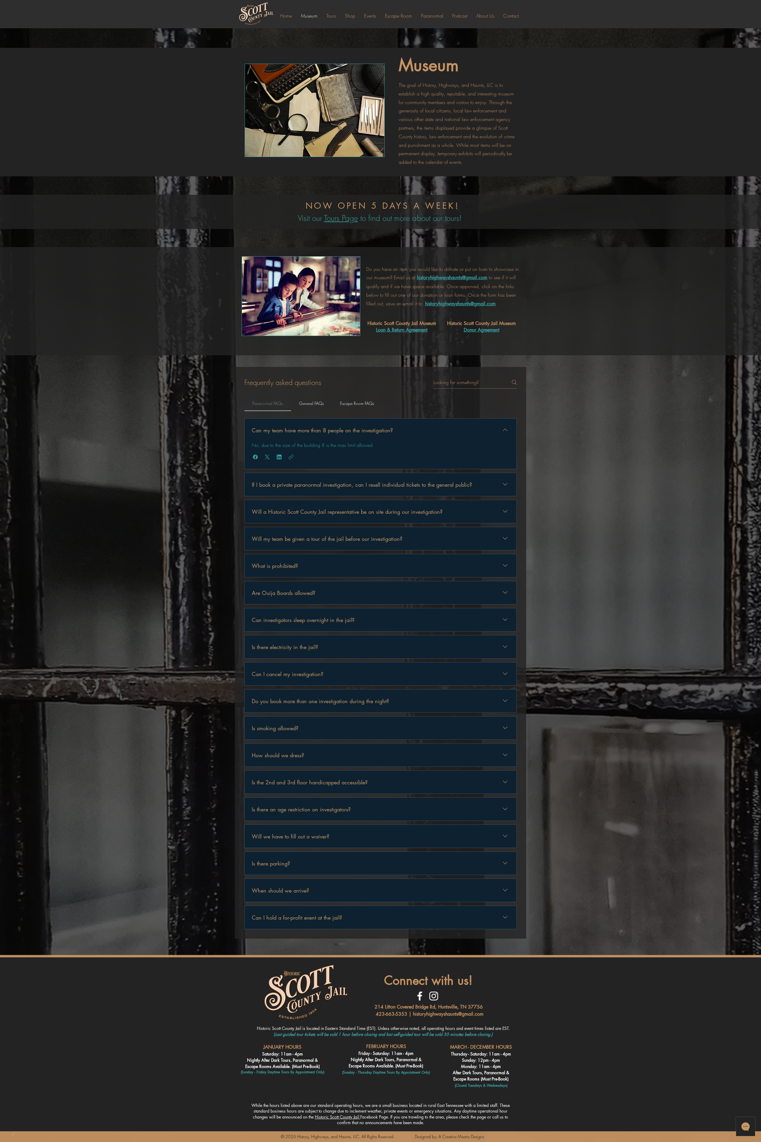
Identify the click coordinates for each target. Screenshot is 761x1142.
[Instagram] (434, 996)
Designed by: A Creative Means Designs (449, 1136)
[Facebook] (420, 996)
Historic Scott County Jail (337, 1117)
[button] (255, 457)
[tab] (267, 403)
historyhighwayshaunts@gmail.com (448, 1014)
